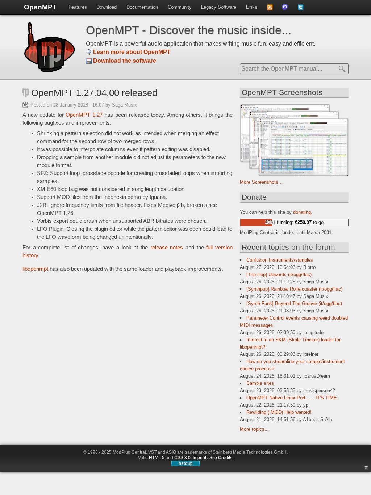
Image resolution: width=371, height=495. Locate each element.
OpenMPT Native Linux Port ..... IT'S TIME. (292, 397)
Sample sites (260, 383)
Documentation (142, 7)
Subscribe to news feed (272, 9)
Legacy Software (218, 7)
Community (180, 7)
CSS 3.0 (182, 457)
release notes (166, 247)
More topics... (254, 429)
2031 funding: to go (294, 222)
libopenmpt (35, 269)
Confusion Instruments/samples (279, 260)
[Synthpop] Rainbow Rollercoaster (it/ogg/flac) (294, 289)
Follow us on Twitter (303, 9)
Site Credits (220, 457)
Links (251, 7)
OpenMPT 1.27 (84, 115)
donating (302, 212)
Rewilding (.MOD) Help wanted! (279, 412)
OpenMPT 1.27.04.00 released (94, 93)
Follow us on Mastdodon (287, 9)
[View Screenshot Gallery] (294, 175)
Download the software (124, 61)
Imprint (199, 457)
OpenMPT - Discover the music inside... (188, 30)
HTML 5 (156, 457)
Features (77, 7)
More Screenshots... (261, 182)
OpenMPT (40, 7)
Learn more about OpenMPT (132, 52)
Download (106, 7)
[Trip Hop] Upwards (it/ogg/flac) (279, 274)
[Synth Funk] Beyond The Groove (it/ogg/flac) (294, 303)
